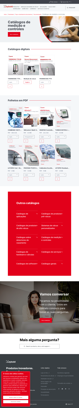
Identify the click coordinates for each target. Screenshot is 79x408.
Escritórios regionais (63, 373)
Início (5, 14)
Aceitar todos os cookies (15, 397)
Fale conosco (14, 34)
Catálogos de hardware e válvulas (25, 253)
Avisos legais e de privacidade (46, 382)
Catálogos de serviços (51, 252)
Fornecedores (45, 395)
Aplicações (43, 6)
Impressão (44, 386)
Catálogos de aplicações (22, 215)
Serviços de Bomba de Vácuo (29, 6)
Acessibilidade (45, 392)
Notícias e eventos (43, 8)
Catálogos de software (26, 264)
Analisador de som (46, 378)
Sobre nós (25, 8)
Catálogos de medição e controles (51, 238)
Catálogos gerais (48, 264)
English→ (27, 82)
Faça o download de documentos (23, 14)
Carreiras (33, 8)
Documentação (37, 14)
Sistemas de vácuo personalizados (49, 226)
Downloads (16, 8)
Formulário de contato (63, 383)
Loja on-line (44, 373)
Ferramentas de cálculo (47, 376)
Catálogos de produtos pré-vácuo (51, 215)
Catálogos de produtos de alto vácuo (26, 226)
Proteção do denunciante (48, 389)
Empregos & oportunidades (65, 376)
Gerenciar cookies (15, 401)
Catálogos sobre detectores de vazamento (23, 240)
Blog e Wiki (52, 6)
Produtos (16, 6)
